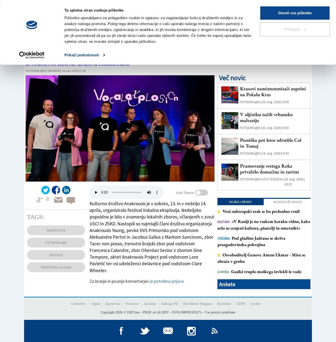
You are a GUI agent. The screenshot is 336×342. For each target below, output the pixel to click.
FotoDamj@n (35, 71)
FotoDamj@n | (250, 102)
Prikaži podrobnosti (81, 55)
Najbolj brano (240, 202)
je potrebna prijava (167, 281)
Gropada (53, 71)
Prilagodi (292, 29)
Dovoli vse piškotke (295, 13)
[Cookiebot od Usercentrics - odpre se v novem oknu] (31, 55)
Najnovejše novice (287, 202)
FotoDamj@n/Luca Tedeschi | (262, 179)
